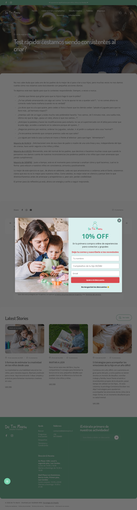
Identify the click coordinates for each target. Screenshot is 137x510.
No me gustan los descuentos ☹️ (95, 287)
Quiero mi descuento (95, 280)
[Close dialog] (119, 220)
